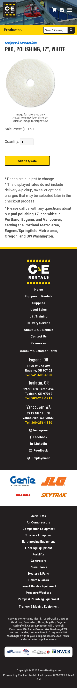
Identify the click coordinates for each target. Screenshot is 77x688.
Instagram (40, 430)
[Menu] (69, 10)
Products (12, 30)
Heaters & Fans (38, 573)
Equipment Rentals (38, 296)
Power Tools (38, 567)
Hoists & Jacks (38, 580)
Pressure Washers (38, 592)
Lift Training (38, 316)
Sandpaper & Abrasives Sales (21, 42)
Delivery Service (38, 323)
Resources (38, 343)
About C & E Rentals (38, 330)
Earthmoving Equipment (38, 541)
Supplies (38, 303)
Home (38, 290)
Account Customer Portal (38, 351)
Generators (38, 560)
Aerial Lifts (38, 516)
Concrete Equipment (39, 535)
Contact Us (39, 336)
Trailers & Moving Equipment (39, 606)
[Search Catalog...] (71, 30)
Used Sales (38, 310)
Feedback (40, 450)
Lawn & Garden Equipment (38, 586)
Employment (40, 458)
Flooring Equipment (38, 548)
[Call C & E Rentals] (62, 10)
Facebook (39, 437)
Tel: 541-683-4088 (38, 375)
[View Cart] (54, 10)
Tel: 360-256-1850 (38, 423)
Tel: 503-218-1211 (38, 398)
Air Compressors (38, 522)
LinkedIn (40, 444)
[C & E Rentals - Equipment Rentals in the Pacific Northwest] (9, 16)
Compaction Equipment (39, 528)
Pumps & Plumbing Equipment (38, 599)
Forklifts (38, 554)
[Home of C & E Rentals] (38, 283)
